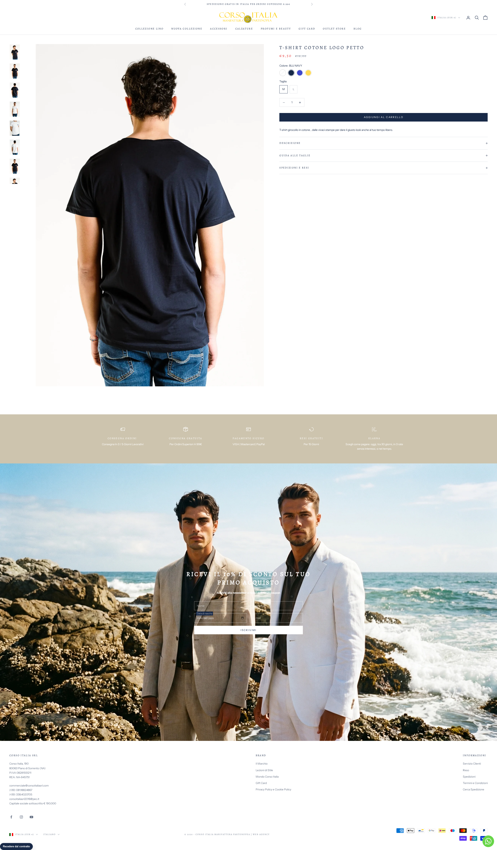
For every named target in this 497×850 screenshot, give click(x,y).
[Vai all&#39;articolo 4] (14, 109)
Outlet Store (334, 28)
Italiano (49, 834)
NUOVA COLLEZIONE (186, 28)
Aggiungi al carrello (383, 117)
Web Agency (261, 834)
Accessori (218, 28)
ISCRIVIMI (248, 630)
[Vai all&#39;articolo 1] (14, 52)
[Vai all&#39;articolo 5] (14, 128)
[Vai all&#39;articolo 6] (14, 147)
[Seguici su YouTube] (31, 817)
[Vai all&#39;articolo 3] (14, 90)
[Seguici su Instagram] (21, 817)
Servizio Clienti (472, 763)
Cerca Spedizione (473, 789)
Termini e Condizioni (475, 783)
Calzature (244, 28)
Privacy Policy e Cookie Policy (273, 789)
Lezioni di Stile (264, 770)
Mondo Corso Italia (267, 776)
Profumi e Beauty (276, 28)
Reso (466, 770)
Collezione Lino (149, 28)
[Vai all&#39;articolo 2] (14, 71)
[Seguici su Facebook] (11, 817)
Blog (358, 28)
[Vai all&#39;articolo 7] (14, 166)
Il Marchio (262, 763)
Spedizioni (469, 776)
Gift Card (307, 28)
